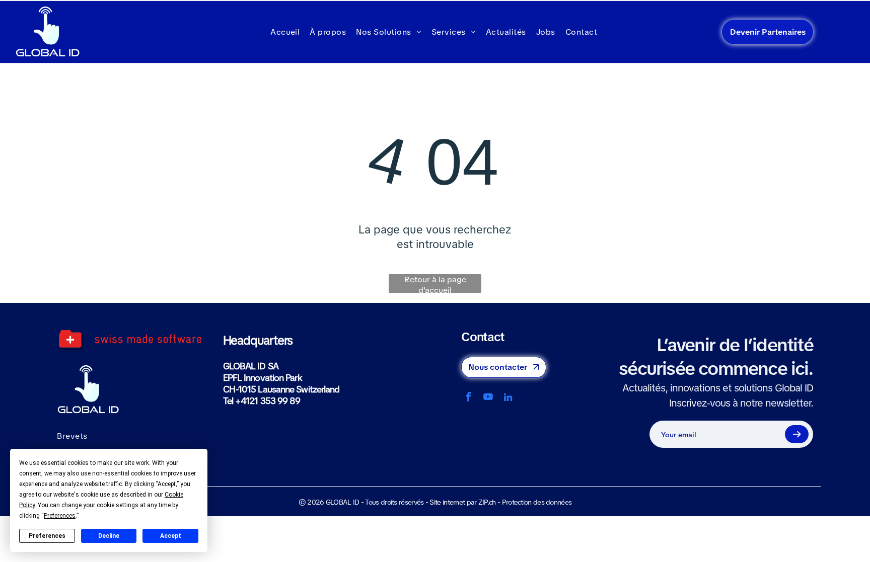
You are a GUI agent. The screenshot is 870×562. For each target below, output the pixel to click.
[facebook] (468, 398)
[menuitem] (285, 32)
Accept (170, 535)
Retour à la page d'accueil (435, 283)
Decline (108, 535)
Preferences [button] (60, 515)
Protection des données (537, 502)
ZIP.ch (487, 502)
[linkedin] (507, 398)
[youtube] (488, 398)
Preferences (47, 535)
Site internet (447, 502)
